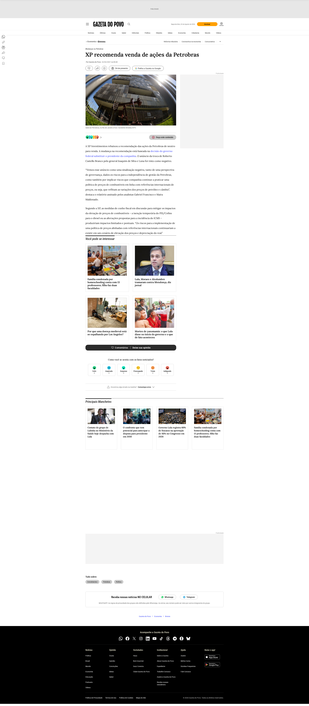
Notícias (91, 33)
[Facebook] (127, 639)
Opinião (112, 661)
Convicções (113, 666)
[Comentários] (89, 68)
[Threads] (168, 639)
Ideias (170, 33)
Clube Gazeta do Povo (141, 672)
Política (147, 33)
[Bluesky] (188, 639)
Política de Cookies (126, 698)
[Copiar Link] (3, 42)
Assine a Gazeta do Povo (166, 677)
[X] (134, 639)
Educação (89, 677)
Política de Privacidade (93, 698)
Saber (124, 33)
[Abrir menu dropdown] (220, 41)
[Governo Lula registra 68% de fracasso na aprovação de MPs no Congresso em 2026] (172, 416)
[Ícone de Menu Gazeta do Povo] (87, 24)
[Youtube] (154, 639)
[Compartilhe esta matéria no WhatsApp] (3, 36)
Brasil (87, 661)
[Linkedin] (148, 639)
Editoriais (135, 33)
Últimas (102, 33)
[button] (130, 388)
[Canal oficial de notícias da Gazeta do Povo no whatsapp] (121, 639)
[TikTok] (161, 639)
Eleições (159, 33)
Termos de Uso (110, 698)
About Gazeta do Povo (165, 661)
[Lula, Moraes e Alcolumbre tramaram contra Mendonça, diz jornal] (154, 261)
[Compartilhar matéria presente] (3, 47)
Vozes (113, 33)
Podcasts (89, 682)
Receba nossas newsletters (162, 683)
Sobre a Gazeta (162, 656)
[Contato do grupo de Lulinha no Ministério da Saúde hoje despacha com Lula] (101, 416)
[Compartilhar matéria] (97, 68)
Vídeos (218, 33)
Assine (183, 656)
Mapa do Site (141, 698)
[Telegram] (175, 639)
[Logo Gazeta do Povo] (108, 24)
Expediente (161, 666)
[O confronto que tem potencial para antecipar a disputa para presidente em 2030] (137, 416)
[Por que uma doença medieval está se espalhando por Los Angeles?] (107, 313)
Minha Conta (185, 661)
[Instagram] (141, 639)
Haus (135, 656)
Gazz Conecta (138, 666)
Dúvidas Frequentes (188, 666)
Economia (182, 33)
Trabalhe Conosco (163, 672)
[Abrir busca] (128, 24)
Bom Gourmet (138, 661)
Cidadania (195, 33)
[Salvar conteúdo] (104, 68)
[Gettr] (181, 639)
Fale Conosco (186, 672)
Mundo (207, 33)
